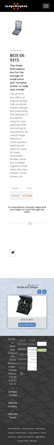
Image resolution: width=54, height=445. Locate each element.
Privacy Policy (22, 441)
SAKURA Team (12, 415)
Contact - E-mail (12, 393)
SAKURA (17, 428)
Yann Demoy (21, 433)
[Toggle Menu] (46, 5)
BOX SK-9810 (27, 319)
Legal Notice (40, 437)
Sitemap (33, 441)
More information (27, 325)
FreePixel (30, 437)
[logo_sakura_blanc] (22, 6)
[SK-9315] (13, 252)
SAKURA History (12, 404)
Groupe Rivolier (27, 428)
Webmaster (40, 428)
